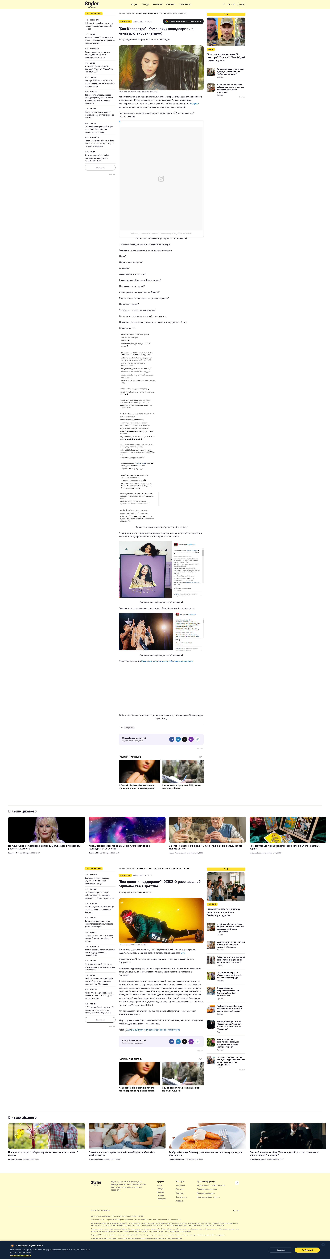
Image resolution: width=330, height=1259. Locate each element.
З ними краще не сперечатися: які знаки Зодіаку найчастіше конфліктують (100, 953)
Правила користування (207, 1189)
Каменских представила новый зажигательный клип (167, 661)
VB (191, 739)
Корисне (157, 4)
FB (172, 739)
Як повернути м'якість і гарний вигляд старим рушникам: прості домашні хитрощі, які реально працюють (99, 99)
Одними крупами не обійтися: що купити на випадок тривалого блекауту (99, 910)
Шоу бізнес (130, 13)
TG (178, 739)
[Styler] (92, 4)
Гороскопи (184, 4)
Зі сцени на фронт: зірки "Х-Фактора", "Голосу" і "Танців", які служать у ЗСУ (99, 69)
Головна (122, 13)
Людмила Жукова (95, 853)
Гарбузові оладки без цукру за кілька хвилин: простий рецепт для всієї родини (100, 967)
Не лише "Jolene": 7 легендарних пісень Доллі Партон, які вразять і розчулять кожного (100, 40)
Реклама (179, 1201)
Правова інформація (206, 1193)
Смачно (170, 4)
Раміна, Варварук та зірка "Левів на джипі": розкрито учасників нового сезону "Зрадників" (99, 981)
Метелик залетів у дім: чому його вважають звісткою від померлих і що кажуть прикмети (100, 144)
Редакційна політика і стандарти (211, 1185)
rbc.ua (241, 4)
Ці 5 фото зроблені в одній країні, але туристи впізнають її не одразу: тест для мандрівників (99, 1010)
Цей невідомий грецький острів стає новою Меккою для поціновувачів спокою (99, 129)
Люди (134, 4)
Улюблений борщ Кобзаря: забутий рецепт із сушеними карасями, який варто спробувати (230, 88)
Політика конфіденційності (208, 1197)
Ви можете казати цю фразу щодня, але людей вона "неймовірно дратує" (230, 71)
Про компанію (181, 1197)
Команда (179, 1193)
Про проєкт (180, 1185)
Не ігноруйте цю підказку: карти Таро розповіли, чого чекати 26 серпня (99, 26)
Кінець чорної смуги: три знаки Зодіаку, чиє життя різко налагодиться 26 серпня (98, 55)
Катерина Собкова (15, 853)
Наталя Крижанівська (177, 853)
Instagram (194, 103)
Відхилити (281, 1250)
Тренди (145, 4)
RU (234, 5)
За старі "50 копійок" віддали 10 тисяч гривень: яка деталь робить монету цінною (100, 83)
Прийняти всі (307, 1250)
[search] (223, 4)
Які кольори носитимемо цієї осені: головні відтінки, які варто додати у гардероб (99, 924)
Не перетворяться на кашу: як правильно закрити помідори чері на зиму (99, 115)
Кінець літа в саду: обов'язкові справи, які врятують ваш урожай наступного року (99, 996)
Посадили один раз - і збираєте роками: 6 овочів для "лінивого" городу (99, 938)
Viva (183, 953)
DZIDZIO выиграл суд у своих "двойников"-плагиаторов (153, 1030)
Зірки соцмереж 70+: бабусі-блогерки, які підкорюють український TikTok (97, 158)
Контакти (180, 1189)
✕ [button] (323, 1244)
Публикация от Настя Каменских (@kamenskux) (150, 233)
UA (229, 5)
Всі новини (100, 168)
